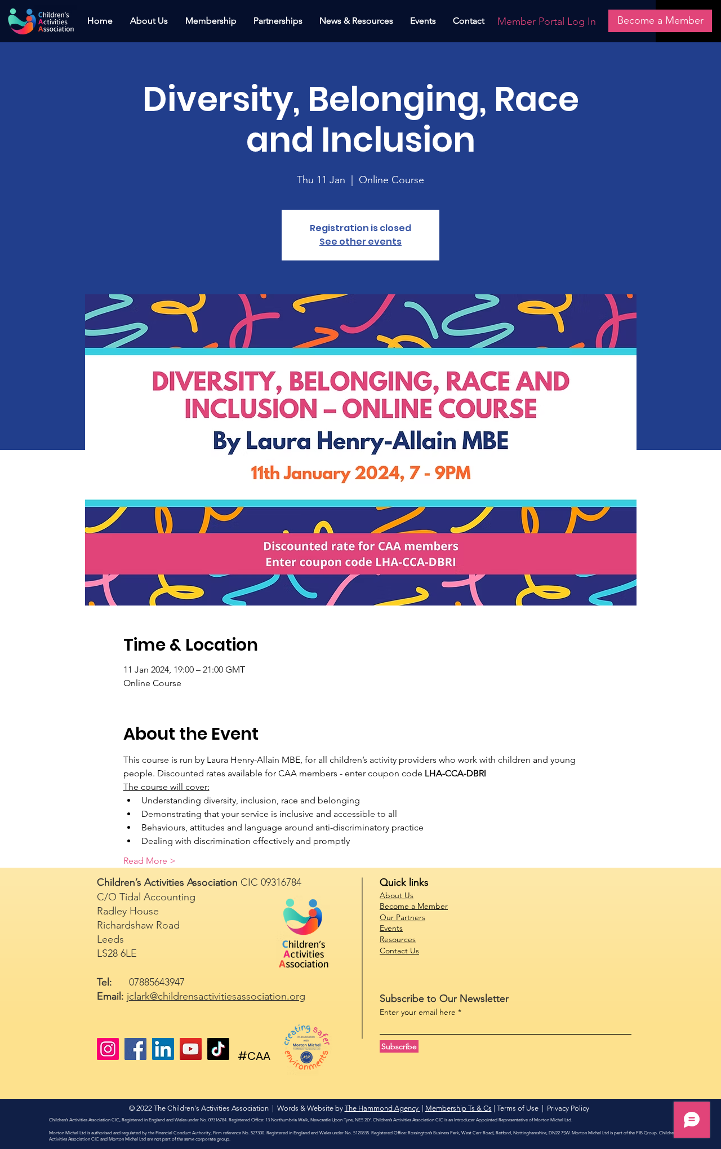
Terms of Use (517, 1108)
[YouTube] (191, 1049)
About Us (396, 895)
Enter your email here (418, 1012)
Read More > (149, 860)
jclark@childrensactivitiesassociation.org (216, 996)
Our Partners (402, 917)
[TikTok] (218, 1049)
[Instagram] (108, 1049)
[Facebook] (135, 1049)
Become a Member (414, 906)
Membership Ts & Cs (458, 1108)
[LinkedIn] (163, 1049)
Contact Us (399, 950)
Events (391, 928)
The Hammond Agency (382, 1108)
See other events (360, 241)
